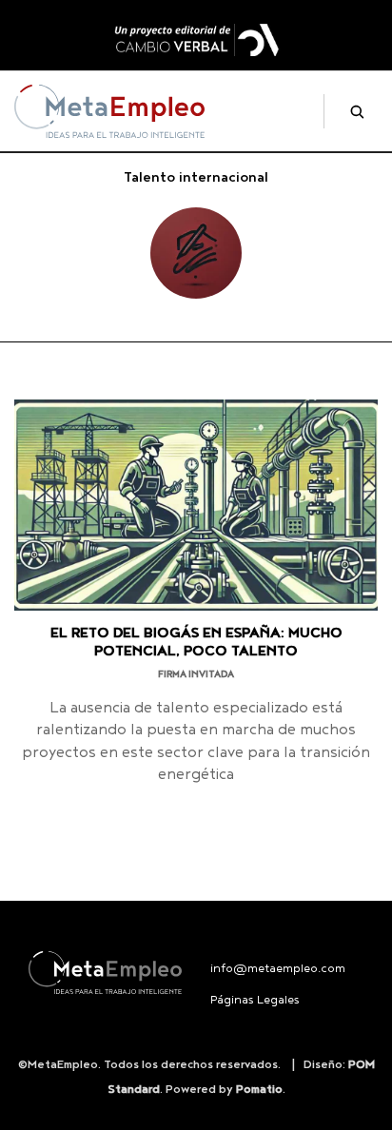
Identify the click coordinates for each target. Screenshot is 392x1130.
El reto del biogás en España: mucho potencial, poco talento (196, 642)
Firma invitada (196, 674)
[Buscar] (349, 111)
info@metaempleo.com (277, 969)
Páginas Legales (255, 1000)
